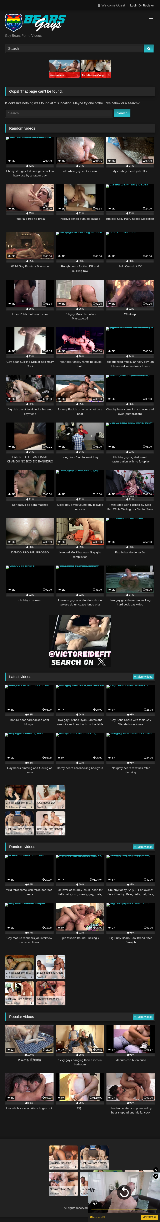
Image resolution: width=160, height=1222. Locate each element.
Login (134, 5)
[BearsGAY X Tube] (80, 23)
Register (148, 5)
